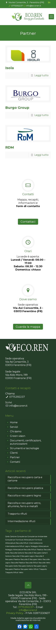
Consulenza (22, 536)
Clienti (14, 452)
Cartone (13, 536)
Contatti (15, 461)
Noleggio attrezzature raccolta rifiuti (20, 549)
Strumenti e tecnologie (24, 448)
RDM (9, 147)
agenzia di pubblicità (34, 618)
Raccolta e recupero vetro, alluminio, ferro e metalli (24, 505)
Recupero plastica (12, 569)
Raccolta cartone (17, 553)
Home (14, 422)
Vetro (21, 572)
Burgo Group (17, 108)
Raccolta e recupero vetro (31, 559)
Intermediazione (35, 543)
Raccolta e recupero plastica (25, 488)
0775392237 (17, 5)
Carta (7, 536)
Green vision (17, 435)
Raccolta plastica (18, 563)
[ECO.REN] (28, 17)
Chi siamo (15, 431)
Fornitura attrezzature (25, 540)
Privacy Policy (14, 613)
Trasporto (43, 569)
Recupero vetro (27, 569)
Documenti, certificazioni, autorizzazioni (25, 442)
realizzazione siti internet (28, 620)
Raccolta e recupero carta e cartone (25, 479)
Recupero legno (40, 566)
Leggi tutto (41, 75)
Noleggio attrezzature (40, 546)
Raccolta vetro (44, 563)
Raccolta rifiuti (32, 563)
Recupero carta (11, 566)
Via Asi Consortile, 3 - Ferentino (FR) (26, 2)
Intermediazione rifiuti (21, 521)
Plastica (40, 549)
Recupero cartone (25, 566)
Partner (15, 457)
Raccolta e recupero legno (24, 495)
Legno (27, 546)
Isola (9, 68)
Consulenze (10, 540)
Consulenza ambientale (37, 536)
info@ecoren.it (33, 5)
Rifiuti (36, 569)
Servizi (14, 426)
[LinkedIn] (49, 2)
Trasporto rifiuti (17, 513)
